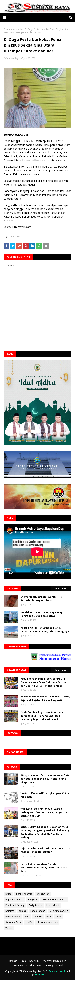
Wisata (8, 928)
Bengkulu (33, 899)
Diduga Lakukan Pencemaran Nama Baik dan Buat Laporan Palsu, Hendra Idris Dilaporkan (44, 778)
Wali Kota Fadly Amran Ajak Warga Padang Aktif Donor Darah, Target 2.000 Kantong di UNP (44, 812)
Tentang (48, 965)
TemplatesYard (57, 971)
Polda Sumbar (12, 916)
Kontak (22, 910)
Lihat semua (60, 588)
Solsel (58, 916)
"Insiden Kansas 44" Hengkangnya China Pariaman (44, 794)
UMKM (29, 922)
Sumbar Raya (13, 58)
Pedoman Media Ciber (54, 960)
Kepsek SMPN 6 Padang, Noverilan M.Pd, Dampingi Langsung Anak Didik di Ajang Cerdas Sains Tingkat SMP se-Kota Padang (44, 832)
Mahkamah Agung (59, 910)
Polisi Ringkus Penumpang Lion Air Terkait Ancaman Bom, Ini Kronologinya (44, 629)
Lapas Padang (37, 910)
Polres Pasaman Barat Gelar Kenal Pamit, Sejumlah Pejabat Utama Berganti (45, 698)
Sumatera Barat (13, 922)
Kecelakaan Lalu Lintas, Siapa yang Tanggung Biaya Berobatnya (41, 614)
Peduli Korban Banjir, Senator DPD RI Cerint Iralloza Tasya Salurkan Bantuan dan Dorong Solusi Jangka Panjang (44, 682)
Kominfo (9, 910)
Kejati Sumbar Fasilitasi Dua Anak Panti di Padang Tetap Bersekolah (45, 850)
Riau (48, 916)
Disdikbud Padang (14, 905)
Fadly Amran (35, 905)
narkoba (18, 29)
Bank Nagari (43, 893)
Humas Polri (52, 905)
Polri (27, 916)
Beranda (8, 29)
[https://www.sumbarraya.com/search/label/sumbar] (42, 659)
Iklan (23, 960)
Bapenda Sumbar (14, 899)
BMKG (8, 893)
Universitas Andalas (47, 922)
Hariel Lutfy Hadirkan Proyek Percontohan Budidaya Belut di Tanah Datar (43, 867)
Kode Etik (34, 960)
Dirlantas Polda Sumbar (54, 899)
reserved (40, 974)
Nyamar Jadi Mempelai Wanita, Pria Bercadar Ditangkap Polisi (41, 598)
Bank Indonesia (24, 893)
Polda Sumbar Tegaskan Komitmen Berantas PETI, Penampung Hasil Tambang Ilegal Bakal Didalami (41, 715)
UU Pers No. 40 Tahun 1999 (27, 965)
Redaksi (38, 916)
